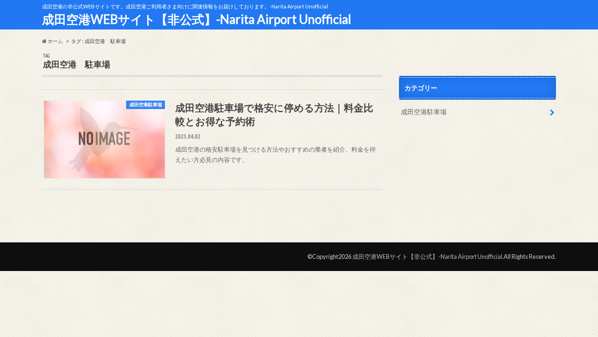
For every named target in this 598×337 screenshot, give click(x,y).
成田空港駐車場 (424, 112)
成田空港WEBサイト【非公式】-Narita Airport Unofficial (196, 19)
